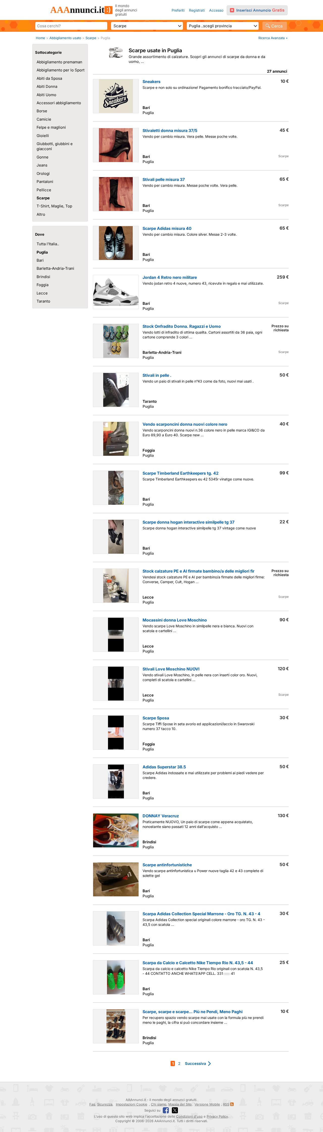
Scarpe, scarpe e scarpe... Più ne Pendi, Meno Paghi (193, 1011)
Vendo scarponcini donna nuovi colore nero (185, 424)
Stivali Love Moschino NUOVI (171, 668)
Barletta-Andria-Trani (55, 268)
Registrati (197, 10)
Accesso (216, 10)
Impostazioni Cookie (131, 1104)
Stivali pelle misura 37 (164, 179)
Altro (41, 214)
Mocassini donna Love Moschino (175, 620)
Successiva (195, 1063)
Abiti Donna (47, 86)
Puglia (42, 252)
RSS (226, 1104)
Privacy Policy (217, 1116)
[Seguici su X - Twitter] (175, 1110)
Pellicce (44, 189)
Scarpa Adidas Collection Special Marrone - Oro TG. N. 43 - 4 (201, 913)
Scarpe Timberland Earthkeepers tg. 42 (181, 473)
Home (40, 38)
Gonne (42, 157)
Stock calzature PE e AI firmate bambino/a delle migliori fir (198, 571)
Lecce (42, 293)
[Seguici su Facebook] (166, 1110)
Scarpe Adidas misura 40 (167, 228)
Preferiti (178, 10)
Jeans (42, 165)
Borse (42, 111)
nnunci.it (77, 10)
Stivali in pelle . (157, 375)
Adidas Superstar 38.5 (164, 766)
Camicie (44, 119)
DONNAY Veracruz (161, 815)
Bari (40, 260)
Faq (92, 1104)
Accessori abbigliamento (59, 102)
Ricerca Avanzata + (273, 38)
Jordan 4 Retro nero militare (170, 277)
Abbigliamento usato (65, 38)
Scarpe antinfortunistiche (167, 864)
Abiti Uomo (46, 94)
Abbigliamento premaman (59, 62)
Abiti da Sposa (49, 78)
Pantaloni (45, 181)
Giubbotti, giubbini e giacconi (55, 146)
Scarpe (91, 38)
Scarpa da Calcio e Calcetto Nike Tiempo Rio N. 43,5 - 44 (198, 962)
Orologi (43, 173)
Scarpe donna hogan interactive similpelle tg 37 (188, 522)
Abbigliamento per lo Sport (61, 70)
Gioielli (43, 135)
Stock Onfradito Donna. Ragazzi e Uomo (182, 326)
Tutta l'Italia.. (48, 243)
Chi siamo (158, 1104)
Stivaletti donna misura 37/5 (170, 130)
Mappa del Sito (180, 1104)
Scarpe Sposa (156, 717)
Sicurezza (104, 1104)
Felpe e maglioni (51, 127)
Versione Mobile (207, 1104)
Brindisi (43, 276)
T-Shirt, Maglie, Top (54, 206)
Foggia (42, 284)
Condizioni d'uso (189, 1116)
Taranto (43, 301)
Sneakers (151, 81)
